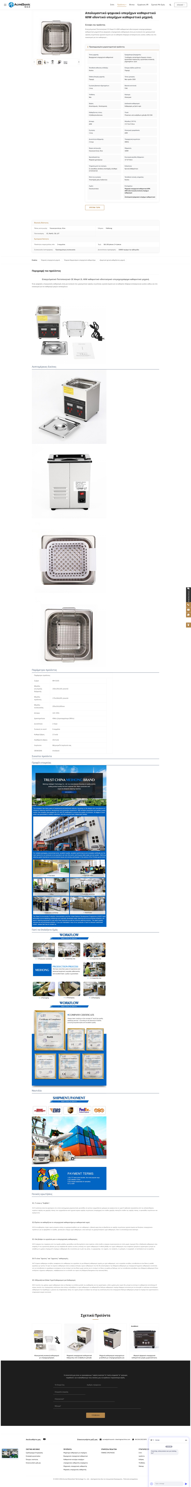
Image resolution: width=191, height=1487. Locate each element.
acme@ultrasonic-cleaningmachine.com (116, 1439)
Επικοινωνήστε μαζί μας (33, 1463)
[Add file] (151, 1484)
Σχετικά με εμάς (158, 5)
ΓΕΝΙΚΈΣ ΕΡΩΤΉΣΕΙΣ (108, 1453)
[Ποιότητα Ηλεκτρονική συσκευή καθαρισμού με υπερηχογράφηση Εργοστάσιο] (46, 1338)
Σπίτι (112, 5)
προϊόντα (142, 1456)
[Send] (186, 1484)
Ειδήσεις (141, 1459)
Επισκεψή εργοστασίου (33, 1456)
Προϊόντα (121, 5)
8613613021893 (141, 1439)
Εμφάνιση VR (142, 5)
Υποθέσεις (142, 1463)
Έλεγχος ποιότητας (32, 1459)
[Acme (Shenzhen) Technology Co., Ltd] (19, 5)
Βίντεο (131, 5)
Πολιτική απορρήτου (130, 1479)
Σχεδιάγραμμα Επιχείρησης (34, 1453)
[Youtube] (44, 1439)
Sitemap (141, 1466)
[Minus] (186, 1440)
